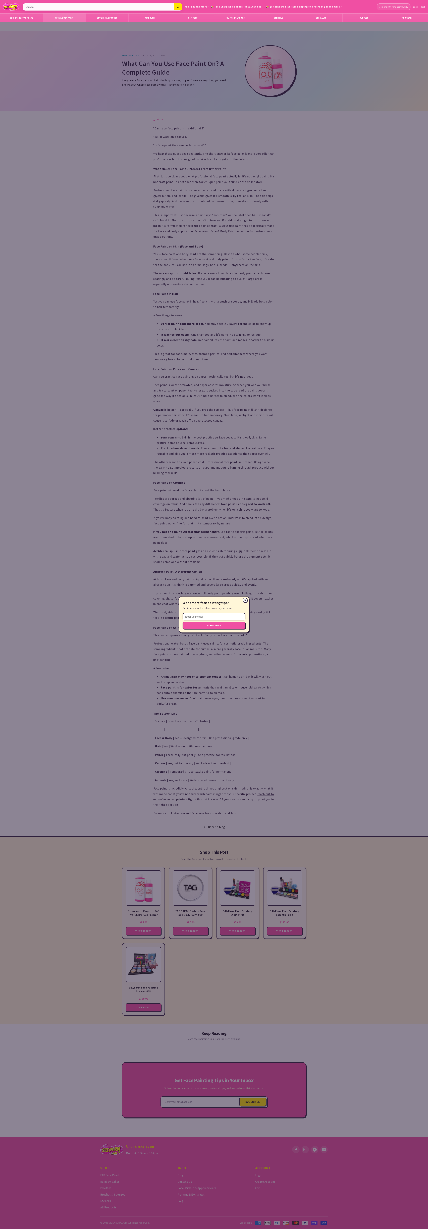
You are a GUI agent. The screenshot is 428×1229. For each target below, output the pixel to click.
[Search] (178, 6)
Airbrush (150, 18)
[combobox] (98, 7)
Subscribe (214, 625)
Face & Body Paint (64, 18)
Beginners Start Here (21, 18)
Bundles (363, 18)
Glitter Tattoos (235, 18)
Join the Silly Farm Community (393, 7)
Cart (423, 7)
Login (415, 7)
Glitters (193, 18)
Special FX (321, 18)
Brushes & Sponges (107, 18)
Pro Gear (406, 18)
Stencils (278, 18)
